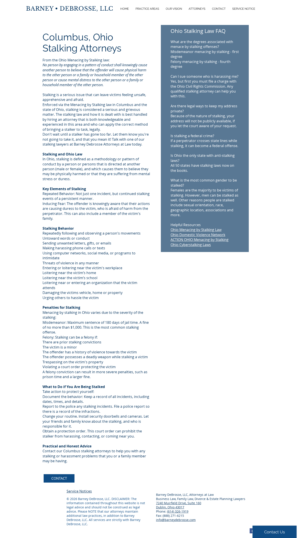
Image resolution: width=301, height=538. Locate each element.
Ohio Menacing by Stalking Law (196, 229)
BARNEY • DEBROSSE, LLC (69, 8)
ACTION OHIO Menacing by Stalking (200, 239)
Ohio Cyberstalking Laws (191, 244)
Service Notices (79, 491)
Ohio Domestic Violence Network (198, 234)
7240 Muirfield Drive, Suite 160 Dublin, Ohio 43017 (178, 505)
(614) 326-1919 (177, 511)
